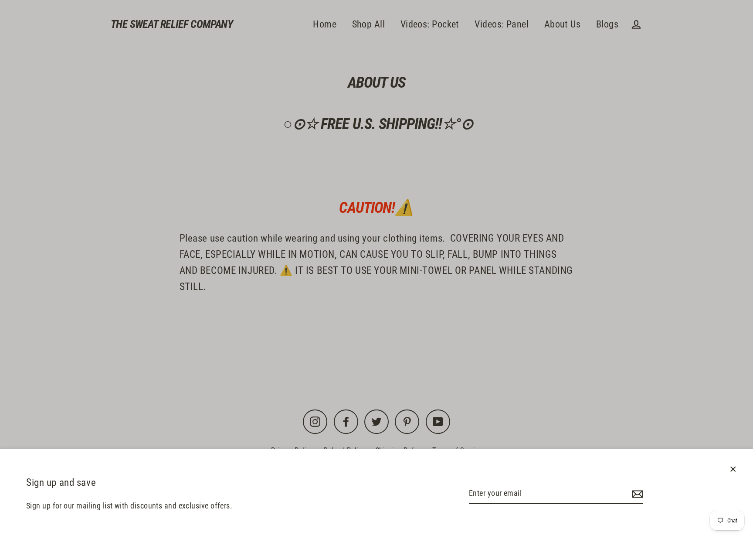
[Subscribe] (636, 494)
